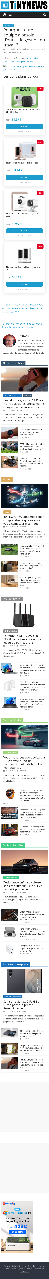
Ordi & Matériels (11, 631)
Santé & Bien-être (11, 878)
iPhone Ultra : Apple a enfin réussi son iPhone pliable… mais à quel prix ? (31, 1033)
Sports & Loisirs (10, 753)
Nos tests (27, 395)
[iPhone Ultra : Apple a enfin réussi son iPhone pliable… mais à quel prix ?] (9, 1029)
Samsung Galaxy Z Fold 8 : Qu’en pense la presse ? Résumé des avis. (21, 1004)
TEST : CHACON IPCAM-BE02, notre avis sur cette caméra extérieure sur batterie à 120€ (22, 308)
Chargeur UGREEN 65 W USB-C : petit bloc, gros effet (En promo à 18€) (32, 948)
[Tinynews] (4, 15)
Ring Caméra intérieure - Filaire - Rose (22, 163)
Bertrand (22, 49)
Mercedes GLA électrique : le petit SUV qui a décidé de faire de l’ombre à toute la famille (32, 829)
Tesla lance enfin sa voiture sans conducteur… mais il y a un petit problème (23, 885)
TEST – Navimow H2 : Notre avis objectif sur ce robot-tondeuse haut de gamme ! (32, 446)
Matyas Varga (24, 410)
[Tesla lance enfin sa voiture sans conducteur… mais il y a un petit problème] (24, 851)
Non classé (9, 25)
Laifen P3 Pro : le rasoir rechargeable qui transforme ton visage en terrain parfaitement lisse (32, 916)
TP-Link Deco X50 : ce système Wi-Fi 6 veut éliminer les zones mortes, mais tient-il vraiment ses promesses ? (32, 686)
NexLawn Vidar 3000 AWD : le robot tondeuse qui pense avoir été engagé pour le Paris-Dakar (32, 550)
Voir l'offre (24, 127)
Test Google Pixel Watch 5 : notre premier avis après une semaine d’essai (32, 432)
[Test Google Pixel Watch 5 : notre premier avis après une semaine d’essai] (9, 428)
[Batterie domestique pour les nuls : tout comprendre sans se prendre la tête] (9, 562)
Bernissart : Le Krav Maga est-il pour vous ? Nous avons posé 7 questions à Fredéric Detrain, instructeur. (32, 813)
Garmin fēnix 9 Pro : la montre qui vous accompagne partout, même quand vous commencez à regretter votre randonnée (32, 795)
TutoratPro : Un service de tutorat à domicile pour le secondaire (21, 325)
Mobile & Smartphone (13, 395)
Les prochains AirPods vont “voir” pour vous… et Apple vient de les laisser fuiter (31, 1048)
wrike (19, 52)
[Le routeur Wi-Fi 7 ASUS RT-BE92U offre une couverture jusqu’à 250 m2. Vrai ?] (24, 604)
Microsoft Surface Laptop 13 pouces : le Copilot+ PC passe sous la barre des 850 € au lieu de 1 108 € (32, 669)
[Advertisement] (24, 1107)
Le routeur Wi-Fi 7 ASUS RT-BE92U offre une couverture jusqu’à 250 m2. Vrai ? (22, 639)
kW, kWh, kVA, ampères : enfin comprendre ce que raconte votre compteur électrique (23, 520)
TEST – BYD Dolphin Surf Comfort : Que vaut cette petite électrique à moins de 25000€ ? (31, 462)
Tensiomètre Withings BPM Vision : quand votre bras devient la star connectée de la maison (32, 933)
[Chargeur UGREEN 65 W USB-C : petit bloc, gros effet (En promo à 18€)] (9, 944)
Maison (7, 512)
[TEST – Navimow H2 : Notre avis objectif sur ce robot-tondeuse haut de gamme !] (9, 443)
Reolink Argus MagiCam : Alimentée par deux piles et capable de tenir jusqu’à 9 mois (31, 581)
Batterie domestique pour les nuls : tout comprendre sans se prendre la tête (32, 565)
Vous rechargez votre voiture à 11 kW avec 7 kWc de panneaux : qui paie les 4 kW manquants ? (24, 762)
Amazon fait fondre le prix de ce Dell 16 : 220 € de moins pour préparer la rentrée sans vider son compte (32, 703)
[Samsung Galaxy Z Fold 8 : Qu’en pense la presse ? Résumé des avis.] (24, 970)
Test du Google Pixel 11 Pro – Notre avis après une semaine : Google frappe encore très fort (24, 403)
